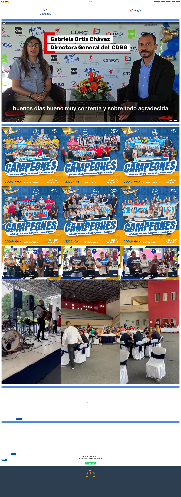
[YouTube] (87, 476)
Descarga (19, 418)
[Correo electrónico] (93, 476)
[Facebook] (87, 473)
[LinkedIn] (93, 473)
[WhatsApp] (90, 476)
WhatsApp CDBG (91, 463)
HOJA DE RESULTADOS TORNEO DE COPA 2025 (8, 418)
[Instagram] (90, 473)
